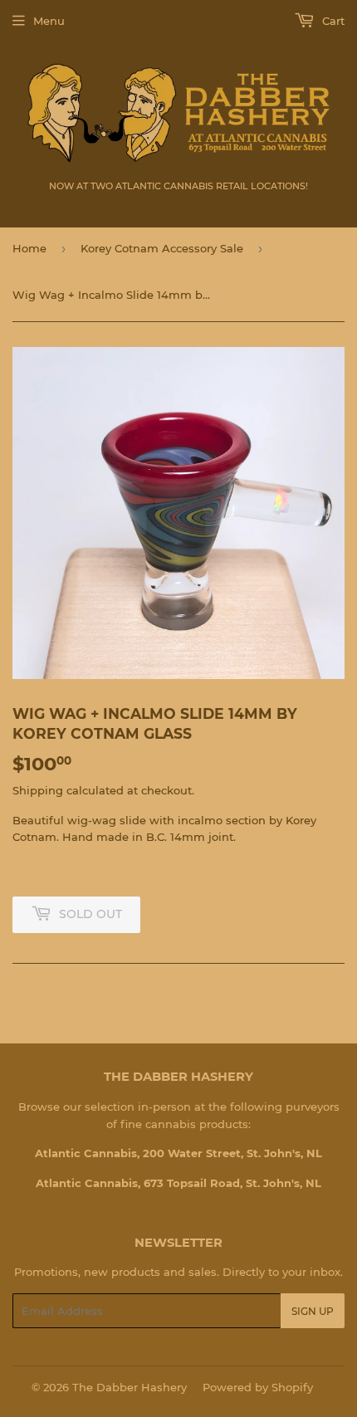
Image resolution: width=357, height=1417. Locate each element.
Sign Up (312, 1311)
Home (29, 248)
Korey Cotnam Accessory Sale (162, 248)
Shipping (37, 790)
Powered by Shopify (258, 1387)
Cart (332, 20)
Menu (49, 20)
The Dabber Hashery (129, 1387)
